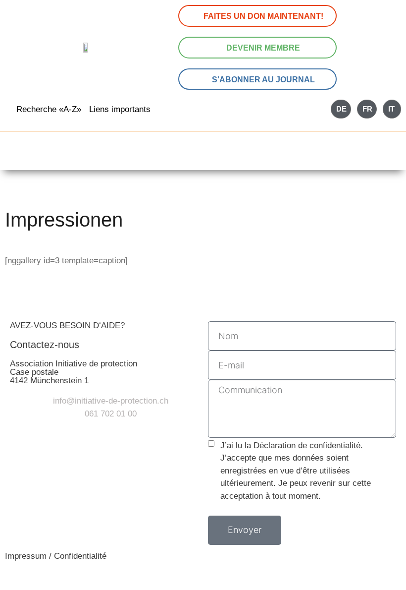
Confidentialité (80, 556)
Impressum (26, 556)
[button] (203, 157)
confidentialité (334, 445)
